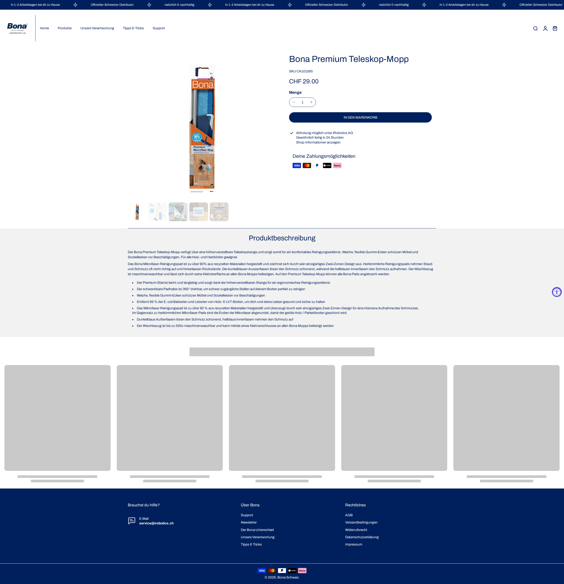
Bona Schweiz (288, 577)
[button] (360, 117)
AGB (349, 515)
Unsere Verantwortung (258, 537)
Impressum (353, 544)
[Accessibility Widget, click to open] (557, 292)
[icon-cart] (555, 28)
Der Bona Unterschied (257, 530)
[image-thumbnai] (137, 211)
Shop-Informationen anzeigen (318, 142)
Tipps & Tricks (251, 544)
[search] (535, 28)
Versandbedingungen (361, 522)
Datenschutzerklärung (362, 537)
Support (247, 515)
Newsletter (249, 522)
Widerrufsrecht (356, 530)
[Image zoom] (201, 127)
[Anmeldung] (545, 28)
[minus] (293, 102)
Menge (295, 92)
